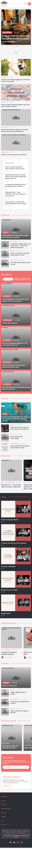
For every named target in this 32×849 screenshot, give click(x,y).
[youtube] (14, 842)
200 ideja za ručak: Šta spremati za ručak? (10, 747)
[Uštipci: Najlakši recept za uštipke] (5, 693)
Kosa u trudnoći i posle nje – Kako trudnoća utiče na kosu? (14, 168)
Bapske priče (6, 613)
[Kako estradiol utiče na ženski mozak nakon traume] (5, 447)
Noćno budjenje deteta (9, 520)
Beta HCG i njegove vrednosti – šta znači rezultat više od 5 (14, 344)
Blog (2, 821)
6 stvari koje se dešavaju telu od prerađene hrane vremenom (15, 185)
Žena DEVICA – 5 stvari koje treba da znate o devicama (11, 486)
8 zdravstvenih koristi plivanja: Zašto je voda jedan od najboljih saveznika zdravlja (16, 419)
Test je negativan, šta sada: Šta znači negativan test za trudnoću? (15, 300)
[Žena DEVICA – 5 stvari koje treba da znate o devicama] (11, 470)
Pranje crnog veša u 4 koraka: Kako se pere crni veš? (19, 254)
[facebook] (10, 842)
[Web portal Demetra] (4, 4)
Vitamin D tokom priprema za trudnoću (13, 155)
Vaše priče (3, 825)
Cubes (16, 836)
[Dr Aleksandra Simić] (2, 657)
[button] (9, 46)
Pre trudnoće (4, 152)
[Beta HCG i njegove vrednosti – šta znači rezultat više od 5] (16, 337)
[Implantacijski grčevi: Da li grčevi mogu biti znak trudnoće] (16, 381)
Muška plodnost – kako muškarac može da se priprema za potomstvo (15, 38)
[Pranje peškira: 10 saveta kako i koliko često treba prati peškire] (16, 229)
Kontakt (19, 830)
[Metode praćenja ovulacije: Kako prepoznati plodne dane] (16, 359)
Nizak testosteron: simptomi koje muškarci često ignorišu (19, 428)
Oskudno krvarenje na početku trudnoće (9, 653)
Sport (4, 414)
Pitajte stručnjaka (8, 623)
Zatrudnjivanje (7, 320)
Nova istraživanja (14, 443)
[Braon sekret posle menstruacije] (5, 438)
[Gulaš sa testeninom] (16, 677)
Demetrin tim (6, 830)
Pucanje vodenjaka (8, 566)
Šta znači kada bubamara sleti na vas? (20, 263)
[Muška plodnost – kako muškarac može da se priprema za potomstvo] (16, 27)
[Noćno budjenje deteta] (16, 509)
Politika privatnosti (10, 833)
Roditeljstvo (6, 274)
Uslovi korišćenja (21, 833)
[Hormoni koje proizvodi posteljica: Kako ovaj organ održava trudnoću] (16, 92)
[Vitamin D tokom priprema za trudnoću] (16, 142)
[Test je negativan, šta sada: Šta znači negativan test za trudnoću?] (16, 293)
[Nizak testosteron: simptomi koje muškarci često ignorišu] (5, 428)
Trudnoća (3, 77)
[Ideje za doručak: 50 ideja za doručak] (5, 712)
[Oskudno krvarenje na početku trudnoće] (11, 637)
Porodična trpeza (14, 699)
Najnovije (9, 162)
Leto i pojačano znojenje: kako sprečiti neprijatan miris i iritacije (15, 203)
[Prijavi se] (27, 767)
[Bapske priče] (16, 602)
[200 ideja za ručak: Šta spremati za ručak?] (11, 738)
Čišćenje (5, 232)
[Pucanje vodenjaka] (16, 556)
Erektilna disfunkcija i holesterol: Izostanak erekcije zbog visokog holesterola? (14, 130)
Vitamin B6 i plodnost (9, 323)
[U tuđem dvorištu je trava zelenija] (16, 532)
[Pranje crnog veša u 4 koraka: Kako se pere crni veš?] (5, 254)
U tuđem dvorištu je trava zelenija (13, 543)
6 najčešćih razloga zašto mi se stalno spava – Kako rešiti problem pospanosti (20, 245)
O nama (13, 830)
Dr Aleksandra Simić (9, 657)
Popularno (5, 455)
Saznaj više (6, 786)
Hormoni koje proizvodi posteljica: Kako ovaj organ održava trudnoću (15, 105)
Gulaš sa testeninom (9, 686)
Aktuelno (3, 817)
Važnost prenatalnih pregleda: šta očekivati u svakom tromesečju (15, 80)
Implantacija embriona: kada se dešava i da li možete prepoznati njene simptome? (15, 176)
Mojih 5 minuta (13, 241)
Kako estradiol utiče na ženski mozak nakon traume (19, 447)
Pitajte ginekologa (5, 649)
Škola (25, 482)
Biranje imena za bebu (9, 590)
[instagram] (18, 842)
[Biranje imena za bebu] (16, 579)
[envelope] (21, 842)
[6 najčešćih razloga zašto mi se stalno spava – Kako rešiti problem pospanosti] (5, 245)
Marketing (25, 830)
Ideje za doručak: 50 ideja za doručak (19, 712)
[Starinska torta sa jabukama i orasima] (5, 703)
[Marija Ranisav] (25, 657)
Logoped (26, 649)
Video (3, 496)
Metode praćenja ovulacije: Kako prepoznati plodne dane (14, 366)
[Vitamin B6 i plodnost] (16, 315)
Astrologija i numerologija (8, 482)
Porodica (5, 663)
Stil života (5, 215)
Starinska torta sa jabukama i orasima (20, 702)
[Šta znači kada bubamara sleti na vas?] (5, 263)
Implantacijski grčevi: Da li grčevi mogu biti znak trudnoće (16, 388)
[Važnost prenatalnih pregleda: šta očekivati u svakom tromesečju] (16, 67)
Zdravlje (4, 398)
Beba (24, 279)
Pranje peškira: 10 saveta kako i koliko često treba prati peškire (15, 236)
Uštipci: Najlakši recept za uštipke (18, 693)
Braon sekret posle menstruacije (16, 437)
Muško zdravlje (7, 32)
